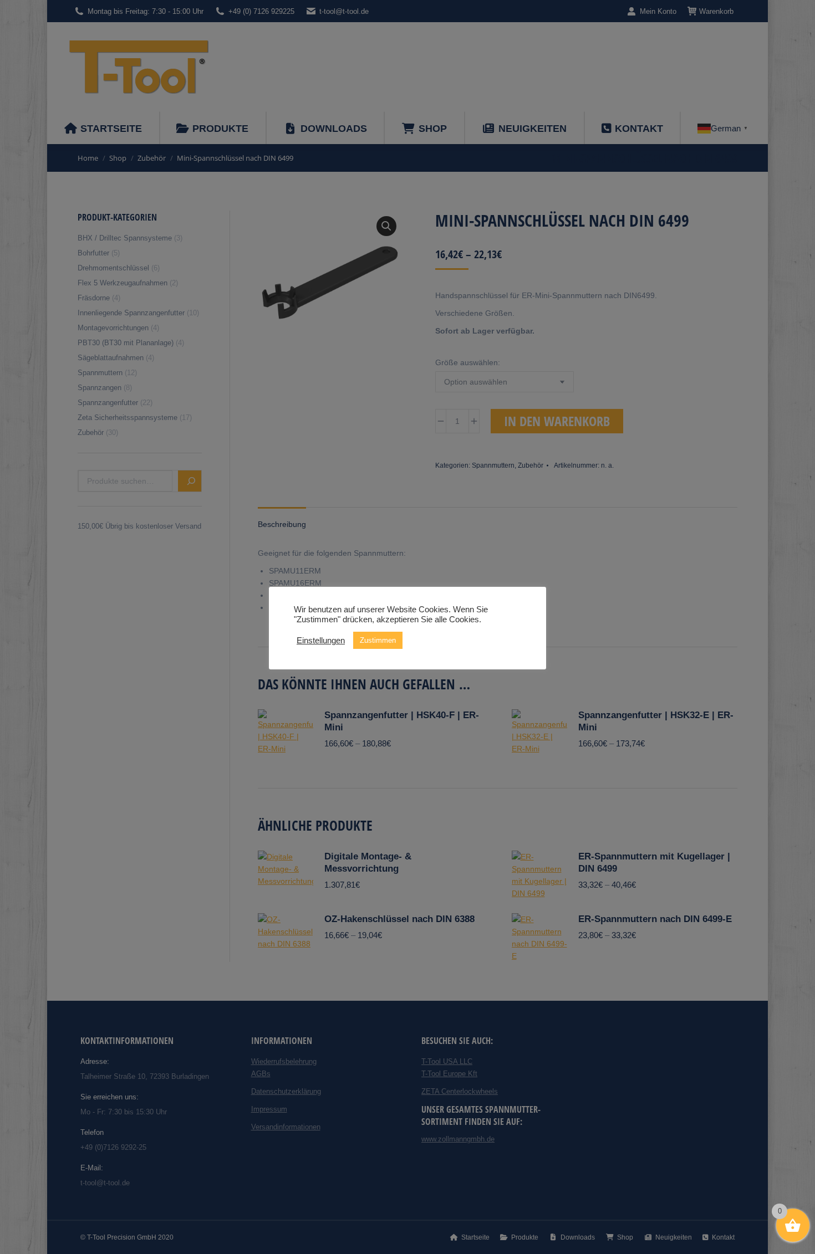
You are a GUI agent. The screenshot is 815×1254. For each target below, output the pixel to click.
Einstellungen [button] (321, 640)
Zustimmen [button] (378, 640)
